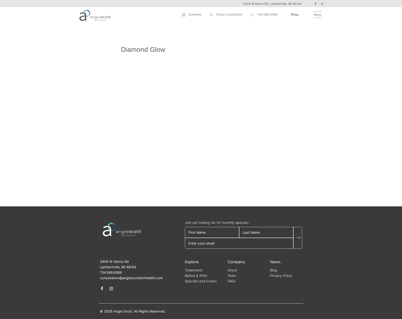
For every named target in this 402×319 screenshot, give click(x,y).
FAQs (232, 281)
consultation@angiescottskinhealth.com (131, 278)
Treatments (194, 270)
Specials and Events (201, 281)
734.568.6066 (267, 14)
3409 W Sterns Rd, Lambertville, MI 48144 (272, 3)
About (232, 270)
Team (232, 275)
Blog (273, 270)
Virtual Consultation (229, 14)
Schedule (194, 14)
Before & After (196, 275)
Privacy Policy (281, 275)
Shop (294, 14)
